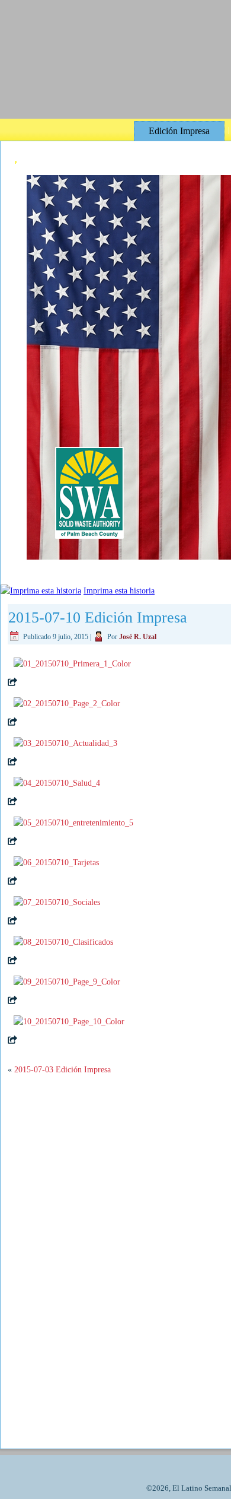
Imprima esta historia (119, 590)
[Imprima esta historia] (41, 590)
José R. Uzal (137, 637)
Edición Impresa (179, 131)
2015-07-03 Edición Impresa (62, 1060)
